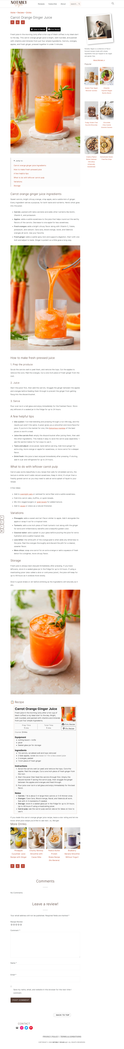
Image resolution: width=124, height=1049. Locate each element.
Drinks (28, 12)
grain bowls (42, 502)
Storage (17, 186)
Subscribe (52, 4)
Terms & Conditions (70, 1036)
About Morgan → (99, 60)
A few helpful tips (21, 173)
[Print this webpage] (2, 531)
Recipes (41, 4)
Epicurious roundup (57, 428)
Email (13, 975)
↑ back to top (62, 1015)
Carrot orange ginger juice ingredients (30, 165)
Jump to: (19, 161)
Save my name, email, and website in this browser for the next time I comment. (42, 991)
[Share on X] (18, 22)
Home (12, 12)
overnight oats (26, 494)
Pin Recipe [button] (69, 728)
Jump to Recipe (39, 29)
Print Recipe (55, 29)
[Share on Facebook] (23, 22)
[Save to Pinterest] (12, 22)
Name (13, 963)
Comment (15, 930)
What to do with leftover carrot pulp (29, 178)
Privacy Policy (51, 1036)
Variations (18, 182)
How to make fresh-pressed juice (28, 170)
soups (22, 506)
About (63, 4)
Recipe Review (16, 922)
